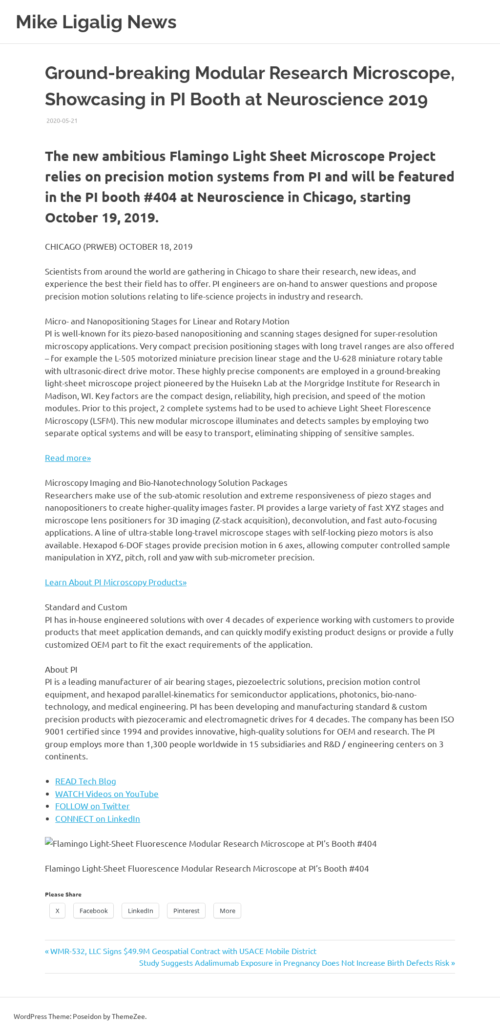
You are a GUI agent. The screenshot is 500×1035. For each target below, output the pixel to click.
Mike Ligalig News (96, 22)
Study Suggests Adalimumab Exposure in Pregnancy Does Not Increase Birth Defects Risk (294, 962)
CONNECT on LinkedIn (97, 818)
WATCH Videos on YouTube (107, 793)
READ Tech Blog (85, 781)
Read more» (68, 457)
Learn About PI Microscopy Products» (116, 582)
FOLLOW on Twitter (92, 805)
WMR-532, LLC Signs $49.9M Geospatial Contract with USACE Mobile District (183, 950)
